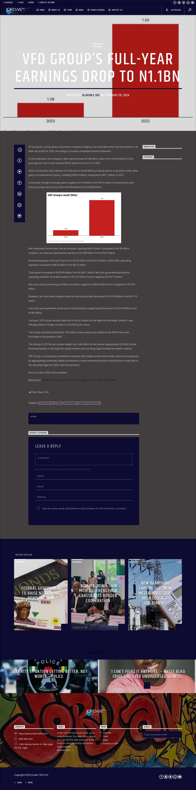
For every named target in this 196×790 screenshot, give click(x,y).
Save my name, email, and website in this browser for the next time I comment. (84, 508)
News (31, 2)
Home (42, 10)
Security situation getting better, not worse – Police (50, 674)
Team (21, 2)
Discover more (64, 750)
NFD (59, 403)
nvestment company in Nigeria (82, 403)
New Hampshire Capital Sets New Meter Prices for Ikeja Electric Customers (155, 593)
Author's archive (111, 418)
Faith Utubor (21, 625)
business (98, 46)
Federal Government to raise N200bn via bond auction (41, 593)
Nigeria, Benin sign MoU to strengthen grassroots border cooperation (98, 593)
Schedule (9, 2)
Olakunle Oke (91, 95)
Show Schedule (98, 10)
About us (56, 10)
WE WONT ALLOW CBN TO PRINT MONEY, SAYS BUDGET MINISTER (78, 380)
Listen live (175, 10)
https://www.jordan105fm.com (33, 733)
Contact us (117, 10)
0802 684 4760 (26, 739)
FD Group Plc (47, 403)
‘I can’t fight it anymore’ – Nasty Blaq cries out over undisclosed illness (147, 674)
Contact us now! (47, 2)
